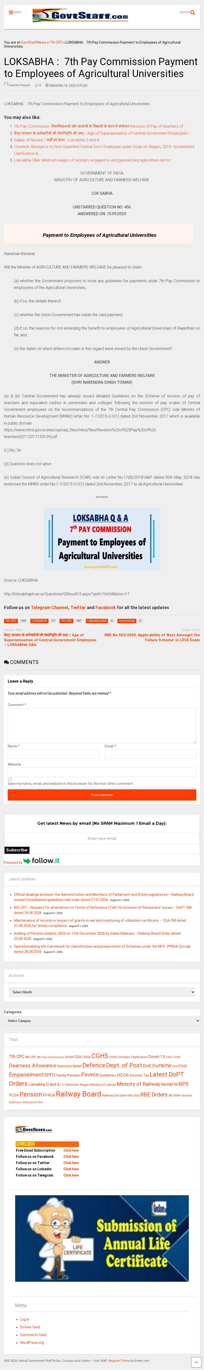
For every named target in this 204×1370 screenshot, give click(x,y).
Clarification (139, 1057)
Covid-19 (156, 1056)
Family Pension (68, 1075)
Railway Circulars (114, 1095)
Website (14, 764)
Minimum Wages (77, 1085)
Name (14, 746)
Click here (71, 1150)
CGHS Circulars (119, 1057)
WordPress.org (32, 1343)
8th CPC (30, 1057)
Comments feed (33, 1335)
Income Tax (139, 1075)
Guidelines (108, 1075)
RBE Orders (154, 1095)
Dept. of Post (124, 1065)
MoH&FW (169, 1084)
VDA (40, 1102)
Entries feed (30, 1327)
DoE (147, 1066)
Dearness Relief (69, 1066)
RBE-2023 (133, 1095)
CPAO (169, 1057)
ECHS (182, 1066)
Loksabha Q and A (43, 1084)
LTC (62, 1085)
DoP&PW (161, 1066)
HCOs (123, 1075)
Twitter (78, 607)
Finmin (90, 1074)
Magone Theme (119, 1361)
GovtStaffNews (33, 42)
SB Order (174, 1095)
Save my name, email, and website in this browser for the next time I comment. (71, 784)
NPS (183, 1084)
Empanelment (26, 1074)
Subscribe (17, 850)
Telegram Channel (49, 607)
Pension (31, 1094)
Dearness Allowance (32, 1066)
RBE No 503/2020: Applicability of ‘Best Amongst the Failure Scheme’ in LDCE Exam (152, 637)
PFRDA (49, 1095)
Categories (13, 1012)
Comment (17, 705)
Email (110, 746)
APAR (69, 1057)
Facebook (106, 607)
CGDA (86, 1057)
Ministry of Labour (103, 1085)
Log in (24, 1319)
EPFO (50, 1075)
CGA (77, 1057)
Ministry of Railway (138, 1084)
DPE (175, 1066)
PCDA (14, 1095)
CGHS (100, 1056)
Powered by (13, 863)
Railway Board (78, 1094)
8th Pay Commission (50, 1057)
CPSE (176, 1057)
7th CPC (56, 42)
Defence (93, 1065)
